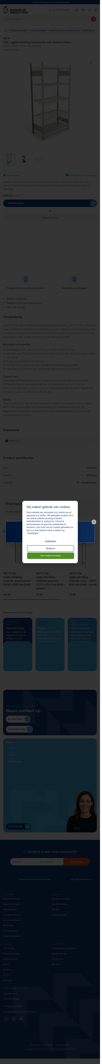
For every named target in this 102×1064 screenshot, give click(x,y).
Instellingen (50, 541)
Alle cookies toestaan (51, 556)
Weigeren (50, 548)
